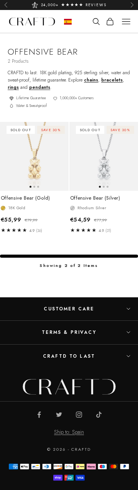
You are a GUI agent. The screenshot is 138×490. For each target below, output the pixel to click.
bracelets (112, 80)
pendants (39, 87)
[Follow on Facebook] (39, 414)
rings (13, 87)
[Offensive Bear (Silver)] (103, 156)
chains (91, 80)
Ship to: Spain (69, 432)
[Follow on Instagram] (79, 414)
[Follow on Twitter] (59, 414)
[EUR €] (68, 22)
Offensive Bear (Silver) (95, 198)
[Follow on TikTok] (99, 414)
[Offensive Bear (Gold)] (34, 156)
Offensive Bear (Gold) (25, 198)
